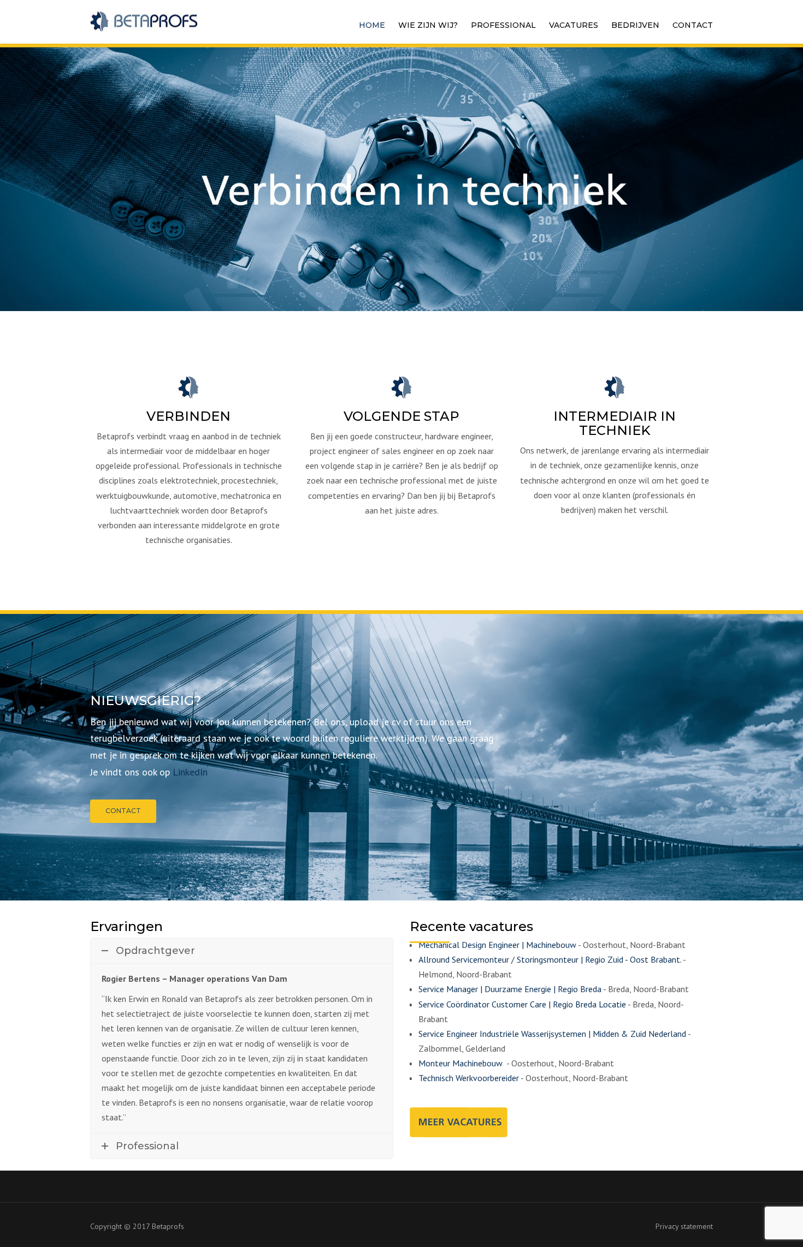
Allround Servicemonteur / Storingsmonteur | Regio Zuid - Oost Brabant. (549, 959)
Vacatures (573, 25)
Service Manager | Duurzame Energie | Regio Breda (509, 988)
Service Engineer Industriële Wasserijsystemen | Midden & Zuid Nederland (552, 1033)
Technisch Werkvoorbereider (468, 1077)
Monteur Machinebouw (461, 1063)
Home (372, 25)
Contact (692, 25)
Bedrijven (635, 25)
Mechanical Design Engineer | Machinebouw (497, 944)
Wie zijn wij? (428, 25)
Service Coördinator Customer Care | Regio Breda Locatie (522, 1004)
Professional (503, 25)
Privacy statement (684, 1226)
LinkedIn (190, 772)
